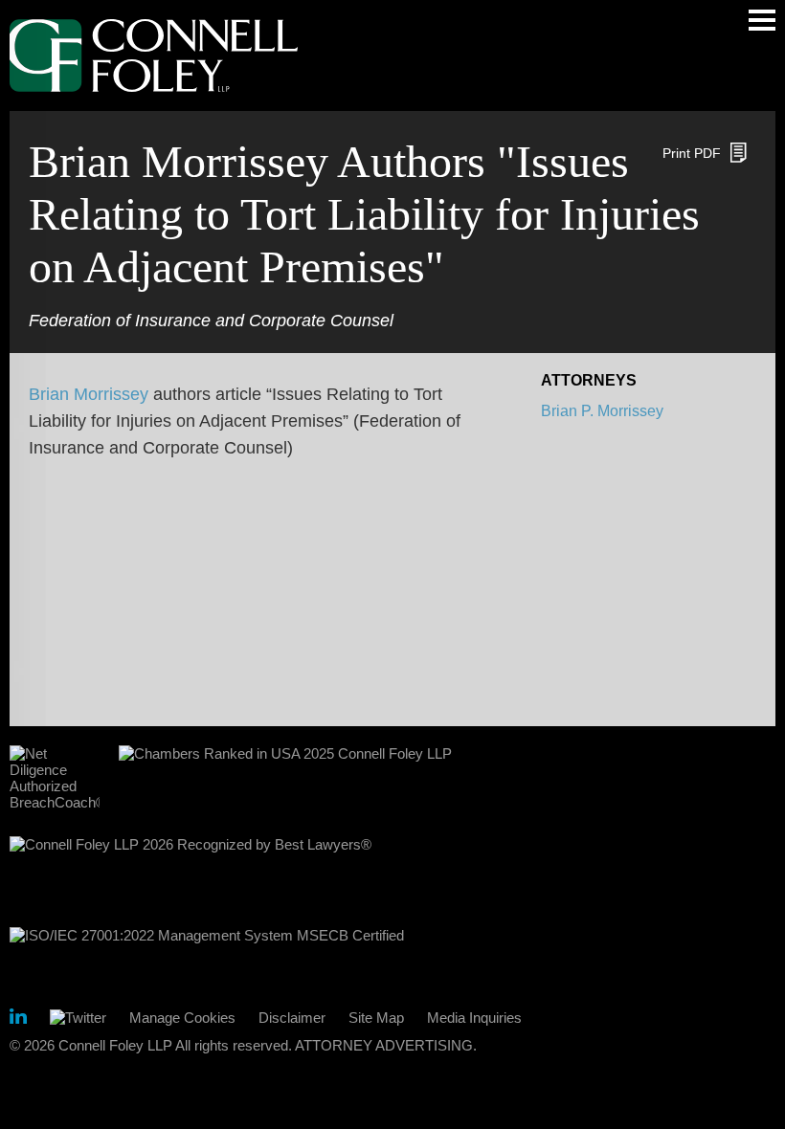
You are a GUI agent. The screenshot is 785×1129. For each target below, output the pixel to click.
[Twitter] (78, 1017)
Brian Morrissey (88, 394)
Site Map (376, 1017)
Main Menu (762, 20)
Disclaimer (291, 1017)
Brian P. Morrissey (602, 411)
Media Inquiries (474, 1017)
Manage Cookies (182, 1017)
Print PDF (691, 153)
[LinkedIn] (18, 1019)
